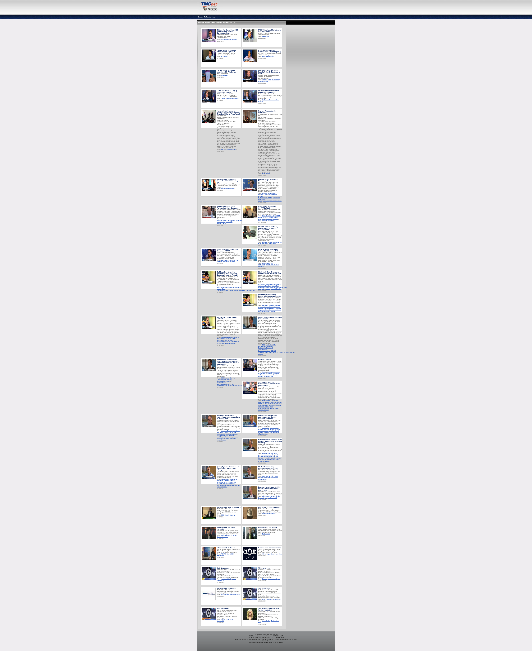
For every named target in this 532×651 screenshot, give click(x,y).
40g (237, 290)
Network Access (226, 431)
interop (264, 193)
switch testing (228, 483)
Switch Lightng (229, 515)
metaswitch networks (228, 188)
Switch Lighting (267, 513)
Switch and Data (276, 554)
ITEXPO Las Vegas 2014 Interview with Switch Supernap (269, 51)
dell (223, 287)
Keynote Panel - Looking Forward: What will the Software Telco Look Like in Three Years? (228, 112)
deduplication (277, 201)
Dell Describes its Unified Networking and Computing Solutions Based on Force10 (227, 273)
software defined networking (269, 285)
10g (235, 290)
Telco (270, 352)
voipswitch (224, 75)
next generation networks (266, 220)
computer (236, 287)
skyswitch (224, 56)
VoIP (227, 98)
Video (266, 352)
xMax (234, 579)
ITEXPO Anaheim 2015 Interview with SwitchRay (270, 30)
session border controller (266, 405)
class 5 (232, 340)
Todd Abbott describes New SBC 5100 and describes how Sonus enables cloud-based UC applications (228, 362)
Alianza (264, 79)
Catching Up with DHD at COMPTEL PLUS (267, 207)
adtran (223, 149)
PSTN (267, 346)
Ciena (223, 98)
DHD (278, 215)
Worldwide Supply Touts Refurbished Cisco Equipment (228, 207)
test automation (222, 486)
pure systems (270, 289)
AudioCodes (266, 621)
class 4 (226, 340)
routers (275, 219)
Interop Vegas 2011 (227, 535)
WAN (269, 79)
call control (269, 403)
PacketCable (274, 408)
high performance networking (268, 455)
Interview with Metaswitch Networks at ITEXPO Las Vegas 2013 (228, 180)
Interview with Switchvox (226, 548)
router (238, 220)
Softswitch (268, 348)
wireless (227, 341)
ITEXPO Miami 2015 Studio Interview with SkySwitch (226, 51)
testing (223, 479)
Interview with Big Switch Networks (226, 528)
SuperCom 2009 (234, 594)
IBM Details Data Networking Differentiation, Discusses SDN (269, 272)
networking (229, 287)
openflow (269, 284)
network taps (228, 432)
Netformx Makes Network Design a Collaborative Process (269, 295)
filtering (260, 429)
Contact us (266, 641)
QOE (228, 482)
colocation (271, 100)
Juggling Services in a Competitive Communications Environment (269, 383)
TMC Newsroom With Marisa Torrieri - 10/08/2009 (268, 609)
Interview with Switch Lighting (269, 507)
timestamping (267, 201)
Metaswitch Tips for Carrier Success (227, 318)
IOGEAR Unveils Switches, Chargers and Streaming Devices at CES (268, 228)
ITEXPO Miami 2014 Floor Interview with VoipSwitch (226, 71)
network (224, 220)
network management (265, 431)
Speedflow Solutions (228, 260)
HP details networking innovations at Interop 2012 (268, 467)
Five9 (229, 579)
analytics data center (265, 459)
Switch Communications (229, 39)
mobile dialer (270, 264)
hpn (276, 456)
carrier (231, 337)
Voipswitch (220, 621)
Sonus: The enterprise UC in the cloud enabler (270, 318)
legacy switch (263, 81)
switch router (227, 437)
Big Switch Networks (227, 536)
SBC (263, 344)
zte (266, 498)
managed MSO (269, 376)
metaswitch (229, 149)
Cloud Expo (266, 554)
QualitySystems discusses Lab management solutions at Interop (228, 468)
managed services (273, 372)
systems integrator (264, 307)
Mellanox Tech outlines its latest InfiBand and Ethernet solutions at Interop (270, 441)
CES (222, 515)
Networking (266, 496)
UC (288, 352)
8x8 (263, 599)
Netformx (265, 305)
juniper (277, 496)
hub (271, 476)
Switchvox (220, 555)
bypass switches (222, 435)
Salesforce (220, 580)
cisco (224, 223)
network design (269, 308)
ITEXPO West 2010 (227, 554)
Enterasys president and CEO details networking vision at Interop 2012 (269, 488)
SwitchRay (265, 36)
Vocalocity (269, 599)
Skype (223, 619)
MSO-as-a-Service (264, 359)
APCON (269, 197)
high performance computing (267, 454)
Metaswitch (266, 400)
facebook (232, 343)
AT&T (260, 622)
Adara (264, 372)
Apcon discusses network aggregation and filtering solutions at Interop (267, 417)
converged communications (268, 401)
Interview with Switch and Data (269, 548)
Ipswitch (224, 579)
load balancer (231, 438)
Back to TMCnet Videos (206, 17)
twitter (227, 343)
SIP (272, 351)
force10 (219, 287)
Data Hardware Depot (269, 215)
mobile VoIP (277, 403)
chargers (276, 242)
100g (266, 434)
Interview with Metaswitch (267, 527)
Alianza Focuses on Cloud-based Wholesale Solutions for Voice (269, 72)
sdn (273, 284)
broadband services (265, 373)
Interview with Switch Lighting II (229, 507)
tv (260, 243)
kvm (270, 242)
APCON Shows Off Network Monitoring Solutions (268, 180)
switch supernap (267, 56)
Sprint (278, 579)
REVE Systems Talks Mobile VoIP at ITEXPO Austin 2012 (268, 250)
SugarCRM (229, 619)
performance (276, 458)
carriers (232, 261)
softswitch (261, 264)
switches (265, 242)
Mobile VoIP (266, 263)
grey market (221, 222)
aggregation (274, 428)
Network (275, 352)
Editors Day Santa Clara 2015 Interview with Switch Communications (227, 31)
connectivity (275, 429)
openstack (261, 284)
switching (269, 219)
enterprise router (269, 311)
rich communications (265, 407)
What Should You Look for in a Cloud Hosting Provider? (269, 91)
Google (264, 579)
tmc (235, 149)
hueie (262, 498)
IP (282, 352)
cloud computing (221, 289)
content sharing (263, 410)
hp (259, 498)
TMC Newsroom (223, 568)
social (233, 341)
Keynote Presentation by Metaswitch (267, 111)
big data (276, 459)
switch (231, 290)
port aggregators (231, 434)
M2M (285, 352)
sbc (224, 338)
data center (275, 79)
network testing (231, 479)
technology (231, 220)
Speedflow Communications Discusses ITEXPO (227, 250)
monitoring (265, 428)
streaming (272, 243)
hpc (271, 453)
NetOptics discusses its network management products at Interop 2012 (228, 417)
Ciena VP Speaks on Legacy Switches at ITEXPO (227, 91)
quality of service (223, 480)
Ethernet (261, 458)
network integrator (275, 305)
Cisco (260, 217)
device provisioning (233, 485)
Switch (264, 100)
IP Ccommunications (264, 350)
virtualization (221, 440)
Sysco (272, 496)
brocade (272, 310)
